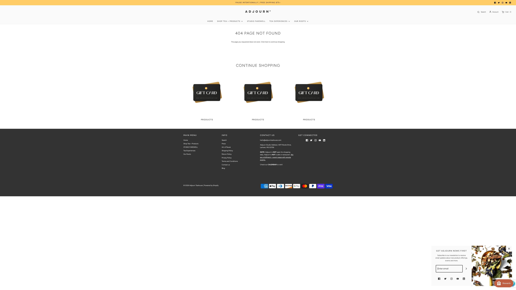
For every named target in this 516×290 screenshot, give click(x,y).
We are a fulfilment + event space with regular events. (276, 157)
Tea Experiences (189, 151)
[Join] (466, 268)
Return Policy (227, 154)
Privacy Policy (227, 158)
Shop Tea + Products (190, 144)
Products (207, 120)
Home (210, 21)
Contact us (226, 165)
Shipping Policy (227, 151)
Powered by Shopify (211, 185)
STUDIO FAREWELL (256, 21)
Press (224, 144)
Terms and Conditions (230, 161)
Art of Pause (226, 147)
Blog (223, 168)
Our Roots (187, 154)
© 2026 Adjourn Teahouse (193, 185)
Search (224, 140)
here (266, 42)
